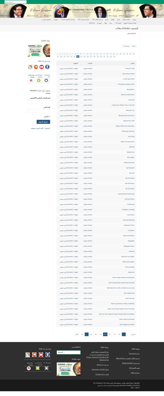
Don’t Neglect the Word (127, 324)
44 (114, 56)
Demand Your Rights (127, 256)
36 (88, 56)
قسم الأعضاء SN (134, 368)
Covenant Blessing (128, 220)
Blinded (131, 147)
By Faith (131, 173)
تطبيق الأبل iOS (47, 363)
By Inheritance (129, 183)
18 (107, 54)
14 (94, 54)
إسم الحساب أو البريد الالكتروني (40, 98)
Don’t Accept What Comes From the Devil (121, 283)
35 (84, 56)
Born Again (130, 157)
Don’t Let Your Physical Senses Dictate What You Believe (116, 314)
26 (134, 54)
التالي (76, 334)
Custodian (131, 230)
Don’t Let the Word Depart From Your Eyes (121, 309)
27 (58, 56)
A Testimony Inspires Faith (126, 84)
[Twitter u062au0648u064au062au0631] (152, 2)
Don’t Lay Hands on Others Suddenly (122, 303)
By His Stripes (130, 178)
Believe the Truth (128, 121)
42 (107, 56)
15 (97, 54)
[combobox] (15, 2)
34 (81, 56)
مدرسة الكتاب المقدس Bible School (128, 358)
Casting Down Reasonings (126, 194)
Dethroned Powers (128, 262)
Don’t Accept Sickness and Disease (123, 277)
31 (71, 56)
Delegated (131, 241)
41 (104, 56)
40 (101, 56)
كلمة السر (47, 107)
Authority (131, 100)
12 (87, 54)
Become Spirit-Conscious (126, 115)
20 (114, 54)
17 (104, 54)
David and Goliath (128, 236)
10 (81, 54)
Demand (131, 251)
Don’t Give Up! (129, 298)
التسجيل (47, 128)
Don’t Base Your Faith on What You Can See (120, 288)
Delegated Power (129, 246)
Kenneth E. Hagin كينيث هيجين (69, 68)
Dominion (131, 272)
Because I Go (130, 110)
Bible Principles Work (127, 142)
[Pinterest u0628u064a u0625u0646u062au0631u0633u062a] (144, 2)
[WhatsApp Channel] (147, 2)
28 (61, 56)
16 (100, 54)
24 (127, 54)
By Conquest (130, 168)
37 (91, 56)
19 (110, 54)
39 (98, 56)
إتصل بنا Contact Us (102, 374)
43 (111, 56)
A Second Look (129, 68)
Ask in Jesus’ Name (128, 74)
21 (117, 54)
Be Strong (131, 136)
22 (120, 54)
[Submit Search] (5, 2)
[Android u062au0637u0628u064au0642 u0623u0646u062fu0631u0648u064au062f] (141, 2)
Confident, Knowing (128, 209)
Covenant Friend (129, 225)
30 (68, 56)
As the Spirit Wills (128, 79)
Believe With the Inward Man (125, 126)
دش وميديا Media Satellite (131, 363)
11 (84, 54)
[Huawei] (136, 2)
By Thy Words (130, 188)
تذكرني (46, 116)
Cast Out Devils (129, 199)
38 (94, 56)
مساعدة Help (135, 373)
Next (133, 46)
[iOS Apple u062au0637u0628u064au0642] (139, 2)
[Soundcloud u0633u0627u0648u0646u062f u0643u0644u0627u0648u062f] (155, 2)
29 (64, 56)
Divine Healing (129, 267)
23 (124, 54)
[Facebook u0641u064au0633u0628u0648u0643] (161, 2)
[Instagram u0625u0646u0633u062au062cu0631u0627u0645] (150, 2)
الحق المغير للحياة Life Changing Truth (89, 9)
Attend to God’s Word (127, 95)
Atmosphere (130, 89)
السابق (133, 334)
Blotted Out (130, 152)
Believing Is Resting (128, 131)
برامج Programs (134, 353)
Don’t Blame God (129, 293)
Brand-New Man (129, 162)
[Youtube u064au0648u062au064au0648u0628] (158, 2)
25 (130, 54)
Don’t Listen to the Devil (126, 319)
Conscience (130, 215)
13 (90, 54)
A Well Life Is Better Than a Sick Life (123, 105)
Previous (126, 46)
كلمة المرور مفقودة (37, 128)
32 (74, 56)
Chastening (130, 204)
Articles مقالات (87, 68)
